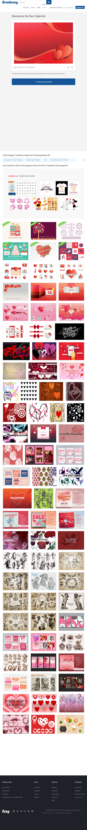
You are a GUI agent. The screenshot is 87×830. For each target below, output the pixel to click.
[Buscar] (48, 2)
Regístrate (80, 7)
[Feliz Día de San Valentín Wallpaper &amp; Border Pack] (43, 231)
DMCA (36, 797)
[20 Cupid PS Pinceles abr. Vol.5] (43, 581)
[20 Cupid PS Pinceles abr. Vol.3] (43, 561)
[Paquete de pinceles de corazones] (71, 476)
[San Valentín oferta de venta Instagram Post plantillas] (71, 520)
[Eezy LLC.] (5, 811)
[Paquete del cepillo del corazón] (74, 391)
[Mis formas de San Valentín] (44, 703)
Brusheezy (6, 787)
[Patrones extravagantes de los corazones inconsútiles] (44, 476)
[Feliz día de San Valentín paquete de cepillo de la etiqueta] (71, 231)
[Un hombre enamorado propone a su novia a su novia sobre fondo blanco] (70, 204)
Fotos (33, 7)
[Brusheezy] (10, 2)
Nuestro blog (80, 794)
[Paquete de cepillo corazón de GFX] (14, 371)
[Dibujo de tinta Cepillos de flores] (71, 433)
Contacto (78, 797)
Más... (54, 800)
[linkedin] (32, 811)
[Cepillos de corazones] (75, 412)
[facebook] (14, 811)
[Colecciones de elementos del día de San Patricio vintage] (70, 724)
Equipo (77, 791)
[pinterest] (21, 811)
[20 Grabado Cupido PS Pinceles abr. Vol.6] (71, 581)
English (54, 787)
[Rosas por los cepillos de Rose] (43, 498)
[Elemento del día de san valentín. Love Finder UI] (71, 351)
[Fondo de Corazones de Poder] (16, 703)
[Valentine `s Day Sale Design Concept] (70, 498)
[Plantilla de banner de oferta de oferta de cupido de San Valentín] (15, 520)
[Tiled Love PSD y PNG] (57, 412)
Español (54, 791)
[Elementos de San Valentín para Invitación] (43, 433)
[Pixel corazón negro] (29, 391)
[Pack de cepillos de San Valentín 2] (43, 724)
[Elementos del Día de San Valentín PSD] (15, 251)
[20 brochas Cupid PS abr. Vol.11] (71, 602)
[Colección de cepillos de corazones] (71, 371)
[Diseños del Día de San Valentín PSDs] (71, 251)
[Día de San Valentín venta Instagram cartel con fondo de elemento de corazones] (43, 520)
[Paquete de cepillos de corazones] (38, 412)
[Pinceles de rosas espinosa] (43, 540)
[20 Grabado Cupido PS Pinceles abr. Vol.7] (15, 602)
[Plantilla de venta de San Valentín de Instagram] (39, 455)
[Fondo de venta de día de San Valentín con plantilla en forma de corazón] (71, 662)
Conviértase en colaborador (12, 797)
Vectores (26, 7)
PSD (44, 7)
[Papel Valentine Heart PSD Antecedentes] (43, 251)
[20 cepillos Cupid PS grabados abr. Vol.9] (15, 622)
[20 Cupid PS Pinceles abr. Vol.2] (71, 561)
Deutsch (55, 797)
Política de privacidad (63, 813)
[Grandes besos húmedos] (44, 351)
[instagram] (25, 811)
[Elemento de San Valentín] (15, 271)
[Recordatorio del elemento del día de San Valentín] (43, 292)
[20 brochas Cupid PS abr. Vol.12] (15, 662)
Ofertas (37, 787)
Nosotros (78, 787)
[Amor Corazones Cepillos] (10, 391)
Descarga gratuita (44, 82)
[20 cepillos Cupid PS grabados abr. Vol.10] (43, 622)
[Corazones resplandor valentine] (15, 433)
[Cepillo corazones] (71, 703)
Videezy (5, 794)
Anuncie (37, 791)
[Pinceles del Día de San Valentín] (42, 371)
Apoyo (36, 794)
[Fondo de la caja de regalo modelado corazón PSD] (15, 231)
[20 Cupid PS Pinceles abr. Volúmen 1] (15, 581)
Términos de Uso (48, 813)
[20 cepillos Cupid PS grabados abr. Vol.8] (43, 602)
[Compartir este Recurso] (72, 67)
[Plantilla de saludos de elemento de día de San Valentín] (71, 292)
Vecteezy (5, 791)
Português (55, 794)
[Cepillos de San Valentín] (14, 412)
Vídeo (38, 7)
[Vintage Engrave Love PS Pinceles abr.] (43, 683)
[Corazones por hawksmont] (15, 540)
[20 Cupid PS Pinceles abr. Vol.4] (15, 561)
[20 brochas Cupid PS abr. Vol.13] (71, 642)
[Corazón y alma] (51, 391)
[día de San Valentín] (69, 331)
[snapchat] (29, 811)
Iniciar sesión (69, 7)
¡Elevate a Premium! (56, 7)
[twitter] (17, 811)
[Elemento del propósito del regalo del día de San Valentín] (15, 331)
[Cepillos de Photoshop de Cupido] (71, 540)
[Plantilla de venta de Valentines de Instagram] (16, 476)
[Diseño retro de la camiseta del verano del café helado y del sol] (68, 188)
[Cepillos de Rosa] (13, 455)
